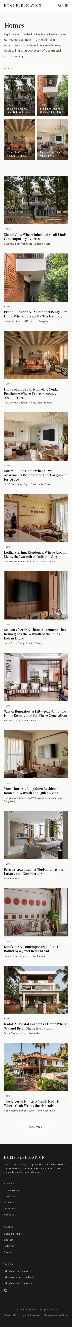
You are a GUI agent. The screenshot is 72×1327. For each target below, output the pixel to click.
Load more (36, 1126)
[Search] (59, 5)
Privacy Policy (11, 1315)
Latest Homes (11, 1190)
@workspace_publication (22, 1277)
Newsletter (10, 1251)
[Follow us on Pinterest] (36, 1290)
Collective (9, 1196)
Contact (8, 1239)
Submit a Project (13, 1233)
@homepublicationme (20, 1283)
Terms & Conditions (31, 1315)
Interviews (9, 1202)
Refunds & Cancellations (56, 1315)
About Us (9, 1214)
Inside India (10, 1208)
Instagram (9, 1245)
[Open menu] (66, 5)
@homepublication (18, 1271)
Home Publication (23, 5)
